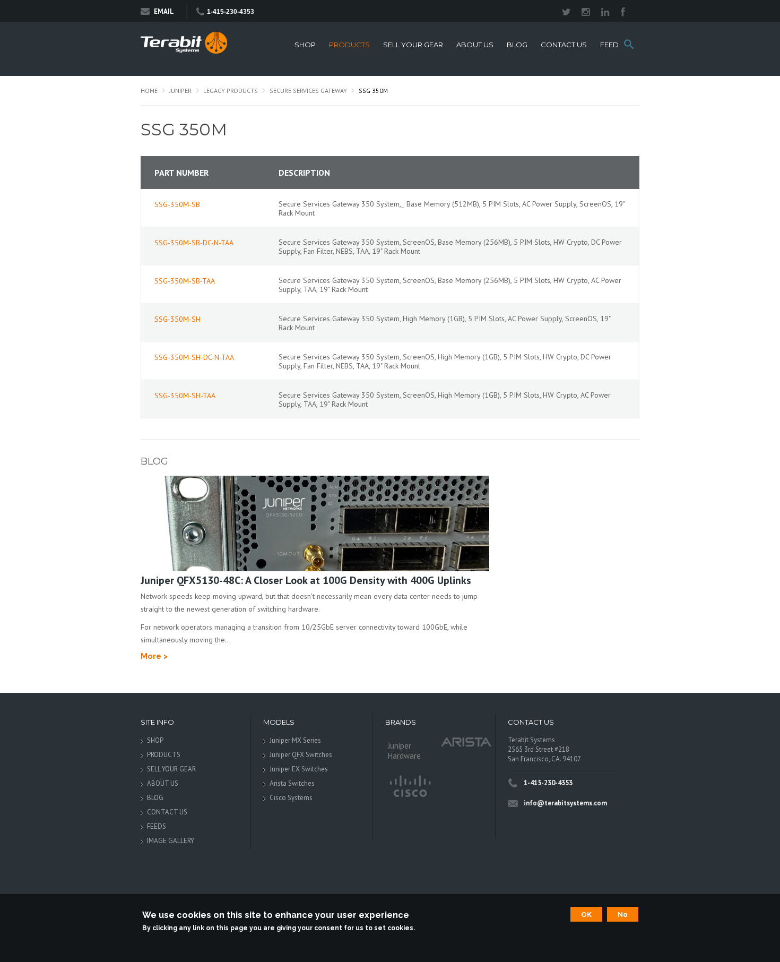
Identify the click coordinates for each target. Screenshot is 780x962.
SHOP (305, 44)
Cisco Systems (291, 797)
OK (586, 914)
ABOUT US (474, 44)
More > (154, 656)
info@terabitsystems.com (565, 803)
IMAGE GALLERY (170, 840)
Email (164, 11)
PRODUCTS (349, 44)
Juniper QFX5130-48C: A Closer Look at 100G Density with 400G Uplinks (306, 580)
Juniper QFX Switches (301, 754)
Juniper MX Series (295, 740)
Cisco (409, 786)
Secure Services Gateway (308, 91)
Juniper (180, 91)
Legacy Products (230, 91)
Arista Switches (292, 783)
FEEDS (611, 44)
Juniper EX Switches (299, 769)
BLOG (517, 44)
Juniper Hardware (404, 751)
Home (149, 91)
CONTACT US (564, 44)
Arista (466, 741)
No (623, 914)
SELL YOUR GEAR (413, 44)
